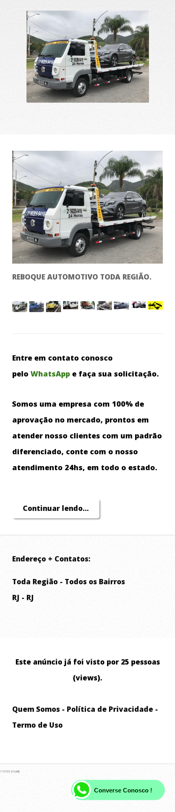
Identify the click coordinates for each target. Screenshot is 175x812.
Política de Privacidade (110, 709)
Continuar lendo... (56, 508)
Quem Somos (36, 709)
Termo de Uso (37, 725)
